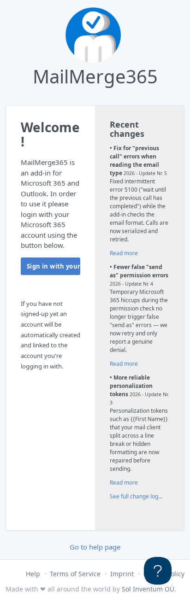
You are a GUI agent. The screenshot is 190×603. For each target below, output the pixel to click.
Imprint (122, 573)
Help (33, 573)
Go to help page (95, 546)
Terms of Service (75, 573)
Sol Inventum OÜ (148, 589)
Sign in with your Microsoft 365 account (53, 266)
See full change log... (136, 496)
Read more (124, 253)
